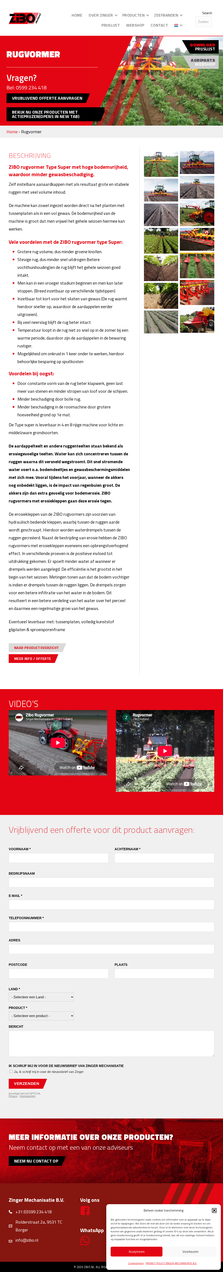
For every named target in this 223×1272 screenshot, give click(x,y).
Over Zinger (101, 15)
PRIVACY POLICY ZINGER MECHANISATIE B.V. (171, 1263)
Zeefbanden (166, 15)
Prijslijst (110, 25)
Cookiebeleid (136, 1263)
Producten (133, 15)
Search (207, 12)
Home (77, 15)
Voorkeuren (190, 1251)
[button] (214, 1210)
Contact (159, 25)
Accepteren (137, 1251)
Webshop (135, 25)
